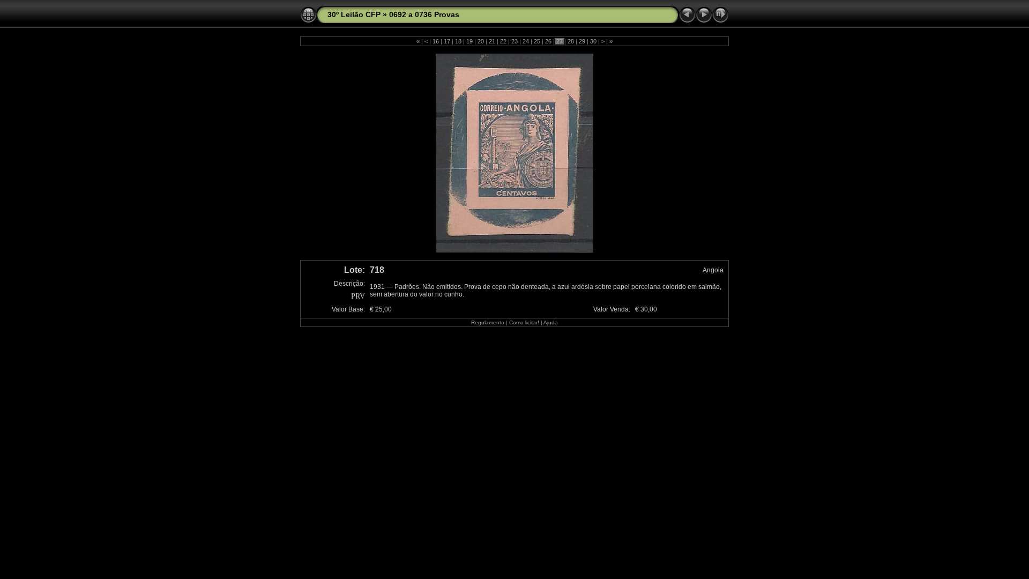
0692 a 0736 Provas (424, 14)
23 (514, 41)
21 (492, 41)
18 (458, 41)
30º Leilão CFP (354, 14)
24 (526, 41)
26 (548, 41)
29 (582, 41)
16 (436, 41)
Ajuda (550, 322)
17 (447, 41)
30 (593, 41)
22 (503, 41)
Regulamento (487, 322)
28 (571, 41)
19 (469, 41)
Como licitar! (524, 322)
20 (481, 41)
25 (537, 41)
